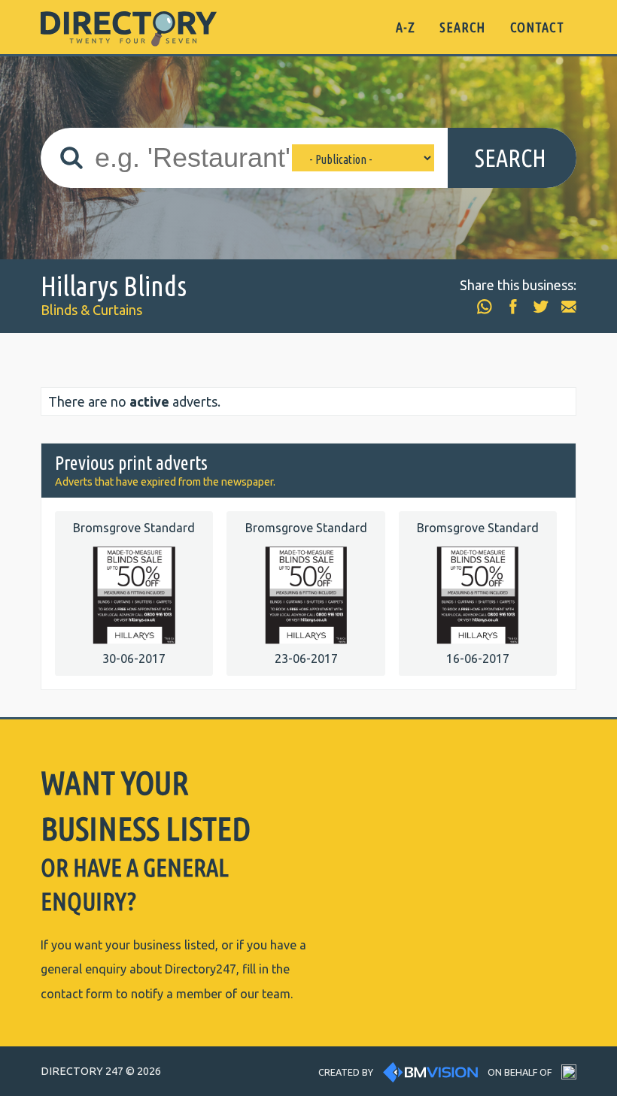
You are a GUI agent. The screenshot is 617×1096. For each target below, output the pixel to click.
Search (510, 157)
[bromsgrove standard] (134, 593)
